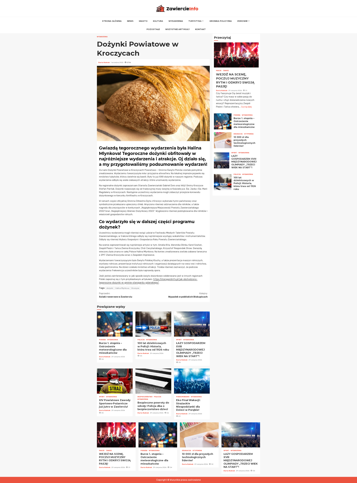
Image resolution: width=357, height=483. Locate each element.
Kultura (158, 21)
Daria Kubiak (104, 62)
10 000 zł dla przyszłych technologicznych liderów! (222, 140)
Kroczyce (135, 288)
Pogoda (102, 339)
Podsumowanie (183, 397)
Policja (141, 339)
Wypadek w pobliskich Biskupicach (188, 295)
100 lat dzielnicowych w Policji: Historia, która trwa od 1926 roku (153, 324)
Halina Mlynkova (122, 288)
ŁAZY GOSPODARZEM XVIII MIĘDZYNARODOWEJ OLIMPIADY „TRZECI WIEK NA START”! (192, 324)
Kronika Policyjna (221, 21)
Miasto (143, 21)
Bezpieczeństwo (145, 397)
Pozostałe (153, 29)
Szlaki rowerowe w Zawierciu (115, 295)
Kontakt (200, 29)
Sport (179, 339)
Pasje (219, 71)
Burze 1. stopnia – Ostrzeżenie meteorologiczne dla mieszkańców (115, 324)
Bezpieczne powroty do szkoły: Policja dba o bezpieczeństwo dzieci (153, 381)
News (130, 21)
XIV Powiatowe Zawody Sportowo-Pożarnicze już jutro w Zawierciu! (115, 381)
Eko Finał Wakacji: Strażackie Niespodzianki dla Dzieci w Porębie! (192, 381)
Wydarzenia (175, 21)
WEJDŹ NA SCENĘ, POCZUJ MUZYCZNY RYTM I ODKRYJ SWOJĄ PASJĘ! (236, 55)
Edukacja (238, 134)
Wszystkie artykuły (177, 29)
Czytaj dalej (246, 107)
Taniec (226, 71)
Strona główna (112, 21)
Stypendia (249, 134)
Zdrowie (242, 21)
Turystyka (195, 21)
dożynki (109, 288)
